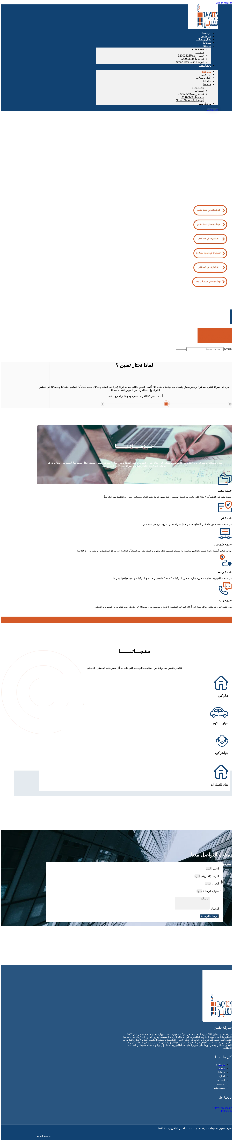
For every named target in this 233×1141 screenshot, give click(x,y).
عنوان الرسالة (210, 891)
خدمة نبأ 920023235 (192, 58)
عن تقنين (206, 74)
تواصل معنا (205, 65)
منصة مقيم (198, 49)
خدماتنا (207, 45)
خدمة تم (199, 52)
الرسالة (214, 908)
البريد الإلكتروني (209, 876)
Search (228, 348)
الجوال (215, 883)
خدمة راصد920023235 (191, 55)
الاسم (215, 868)
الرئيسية (206, 71)
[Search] (181, 349)
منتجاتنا (207, 81)
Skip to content (223, 2)
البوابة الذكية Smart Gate (190, 62)
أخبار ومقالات (203, 77)
